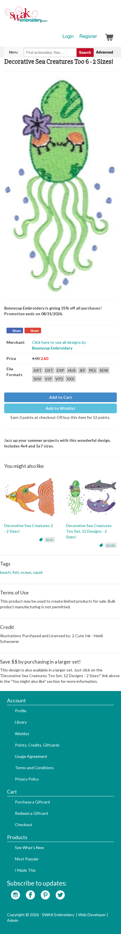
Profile (20, 710)
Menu (13, 52)
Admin (12, 920)
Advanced (104, 52)
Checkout (23, 824)
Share (16, 330)
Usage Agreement (31, 756)
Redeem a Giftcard (31, 813)
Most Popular (27, 858)
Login (68, 36)
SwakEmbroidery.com (46, 17)
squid (37, 572)
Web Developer (92, 914)
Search (85, 52)
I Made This (25, 870)
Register (88, 36)
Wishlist (22, 733)
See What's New (29, 847)
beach (5, 572)
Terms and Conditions (34, 767)
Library (21, 722)
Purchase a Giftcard (32, 801)
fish (15, 572)
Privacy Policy (27, 779)
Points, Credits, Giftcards (37, 745)
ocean (26, 572)
